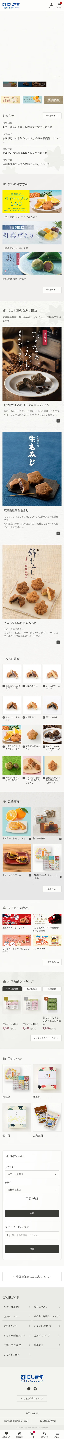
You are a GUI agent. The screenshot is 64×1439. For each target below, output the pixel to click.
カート (59, 5)
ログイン (51, 7)
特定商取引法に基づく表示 (16, 1421)
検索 (32, 1213)
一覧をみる (51, 115)
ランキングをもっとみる (44, 1038)
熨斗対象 (34, 1198)
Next (59, 77)
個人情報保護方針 (48, 1421)
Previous (54, 77)
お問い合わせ (32, 1413)
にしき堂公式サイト (30, 1398)
